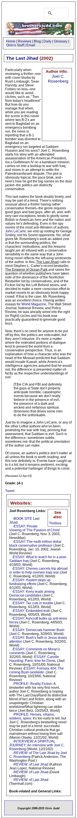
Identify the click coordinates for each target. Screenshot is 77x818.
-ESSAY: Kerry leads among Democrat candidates (32, 593)
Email (30, 45)
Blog (37, 41)
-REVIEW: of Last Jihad (30, 764)
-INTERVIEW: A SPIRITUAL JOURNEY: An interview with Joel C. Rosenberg (37, 745)
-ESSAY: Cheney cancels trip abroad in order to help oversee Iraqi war (38, 570)
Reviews (24, 41)
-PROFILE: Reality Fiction (32, 684)
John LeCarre (15, 231)
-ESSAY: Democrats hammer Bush (38, 630)
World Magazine (33, 304)
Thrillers (55, 523)
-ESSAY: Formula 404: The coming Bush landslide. (36, 670)
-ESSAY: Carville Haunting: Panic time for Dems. (34, 658)
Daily (47, 41)
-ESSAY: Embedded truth (31, 611)
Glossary (60, 41)
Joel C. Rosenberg (58, 78)
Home (10, 41)
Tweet (9, 491)
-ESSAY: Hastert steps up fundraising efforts (29, 582)
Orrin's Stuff (15, 45)
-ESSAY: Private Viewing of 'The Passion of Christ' (34, 528)
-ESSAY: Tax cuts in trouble (32, 603)
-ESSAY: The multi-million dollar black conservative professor (35, 543)
